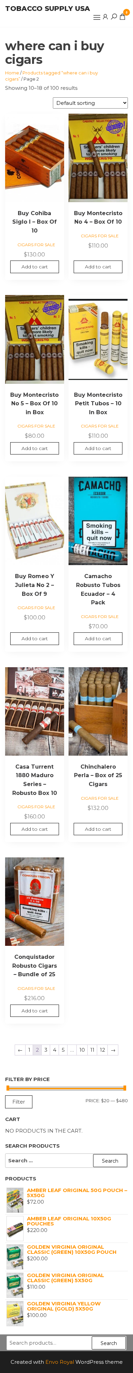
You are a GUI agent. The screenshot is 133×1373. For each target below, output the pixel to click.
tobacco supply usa (47, 8)
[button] (96, 17)
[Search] (114, 16)
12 (102, 1050)
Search (109, 1343)
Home (12, 72)
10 (82, 1050)
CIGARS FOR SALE (36, 244)
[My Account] (105, 16)
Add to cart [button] (34, 267)
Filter (18, 1101)
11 (92, 1050)
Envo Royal (59, 1362)
